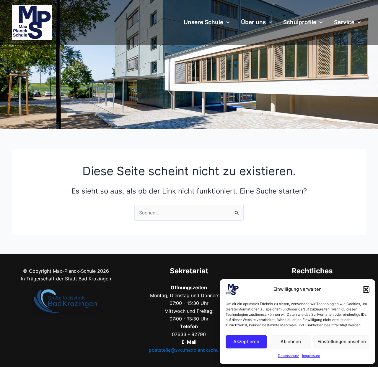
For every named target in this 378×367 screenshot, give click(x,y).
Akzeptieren (246, 341)
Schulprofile (299, 22)
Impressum (311, 355)
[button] (366, 289)
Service (344, 22)
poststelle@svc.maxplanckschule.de (189, 350)
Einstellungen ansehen (341, 341)
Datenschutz (288, 355)
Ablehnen (291, 341)
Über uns (253, 22)
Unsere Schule (203, 22)
